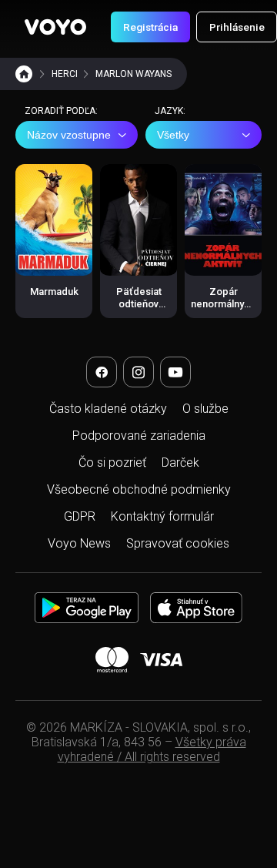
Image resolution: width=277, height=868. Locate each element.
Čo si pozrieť (112, 462)
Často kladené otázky (108, 408)
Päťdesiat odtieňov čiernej (139, 304)
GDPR (79, 516)
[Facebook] (101, 372)
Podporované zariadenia (138, 435)
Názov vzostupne (69, 135)
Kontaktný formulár (162, 516)
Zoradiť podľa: (61, 111)
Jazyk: (170, 111)
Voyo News (79, 543)
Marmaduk (54, 291)
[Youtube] (175, 372)
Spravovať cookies (177, 543)
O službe (205, 408)
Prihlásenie (237, 27)
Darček (180, 462)
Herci (65, 74)
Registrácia (150, 27)
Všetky (173, 135)
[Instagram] (138, 372)
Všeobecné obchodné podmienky (139, 489)
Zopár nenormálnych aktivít (223, 304)
